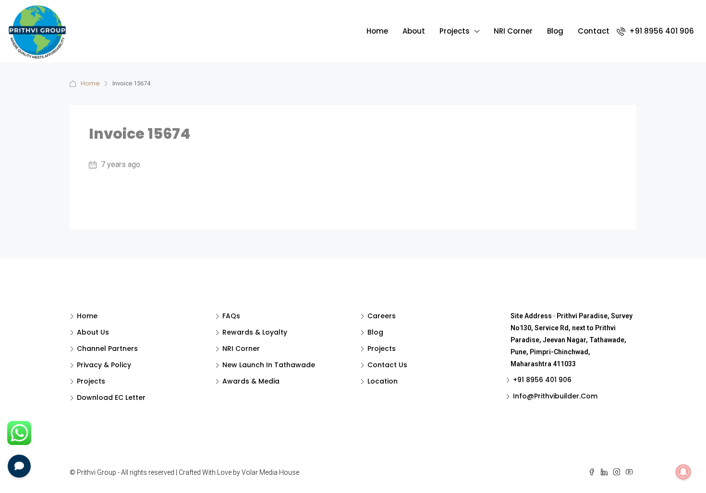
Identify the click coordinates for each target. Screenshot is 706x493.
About (413, 31)
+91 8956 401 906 (660, 31)
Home (377, 31)
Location (382, 381)
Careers (381, 316)
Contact (593, 31)
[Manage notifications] (683, 472)
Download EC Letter (111, 397)
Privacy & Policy (104, 365)
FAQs (231, 316)
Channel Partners (107, 348)
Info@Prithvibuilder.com (555, 396)
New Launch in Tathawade (268, 365)
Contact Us (387, 365)
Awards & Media (251, 381)
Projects (454, 31)
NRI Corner (513, 31)
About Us (93, 332)
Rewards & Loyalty (254, 332)
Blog (555, 31)
